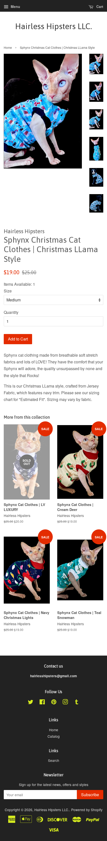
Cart (99, 6)
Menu (15, 6)
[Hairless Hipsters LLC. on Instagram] (65, 702)
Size (8, 291)
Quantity (11, 312)
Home (8, 47)
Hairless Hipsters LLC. (53, 26)
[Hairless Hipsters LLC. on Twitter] (30, 702)
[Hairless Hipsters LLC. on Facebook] (42, 702)
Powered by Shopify (87, 809)
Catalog (54, 736)
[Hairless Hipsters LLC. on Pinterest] (53, 702)
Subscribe (90, 794)
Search (53, 760)
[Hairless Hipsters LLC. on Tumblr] (76, 702)
